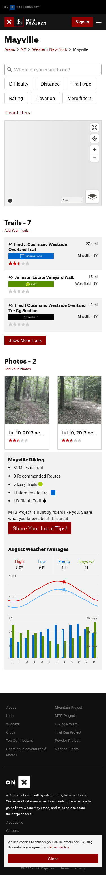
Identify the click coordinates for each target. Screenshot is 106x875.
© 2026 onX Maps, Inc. (38, 868)
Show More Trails (25, 340)
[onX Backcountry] (21, 7)
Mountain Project (68, 707)
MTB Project (65, 715)
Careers (12, 830)
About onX (14, 822)
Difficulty (18, 83)
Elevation (45, 98)
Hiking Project (66, 724)
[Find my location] (94, 138)
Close (53, 858)
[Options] (92, 196)
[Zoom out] (94, 158)
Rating (16, 98)
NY (23, 49)
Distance (50, 83)
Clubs (10, 732)
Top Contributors (19, 740)
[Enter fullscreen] (94, 127)
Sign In (82, 21)
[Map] (53, 163)
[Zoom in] (94, 149)
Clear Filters (17, 112)
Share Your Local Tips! (39, 528)
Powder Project (67, 740)
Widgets (12, 724)
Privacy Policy (59, 847)
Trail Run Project (68, 732)
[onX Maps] (18, 786)
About (11, 707)
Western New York (49, 49)
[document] (53, 851)
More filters (79, 98)
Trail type (81, 83)
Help (10, 715)
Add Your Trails (16, 230)
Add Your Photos (17, 369)
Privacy (79, 868)
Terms (65, 868)
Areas (9, 49)
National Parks (67, 749)
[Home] (28, 22)
